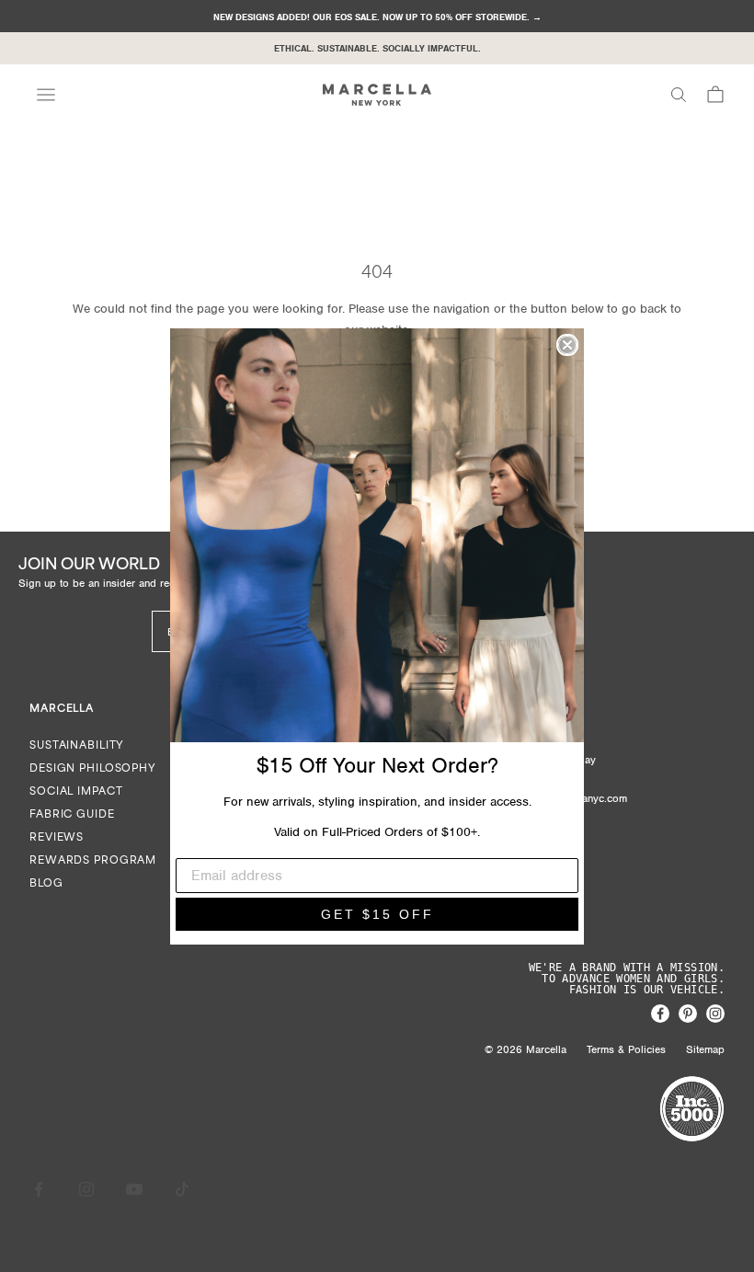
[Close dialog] (567, 345)
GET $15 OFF (377, 914)
